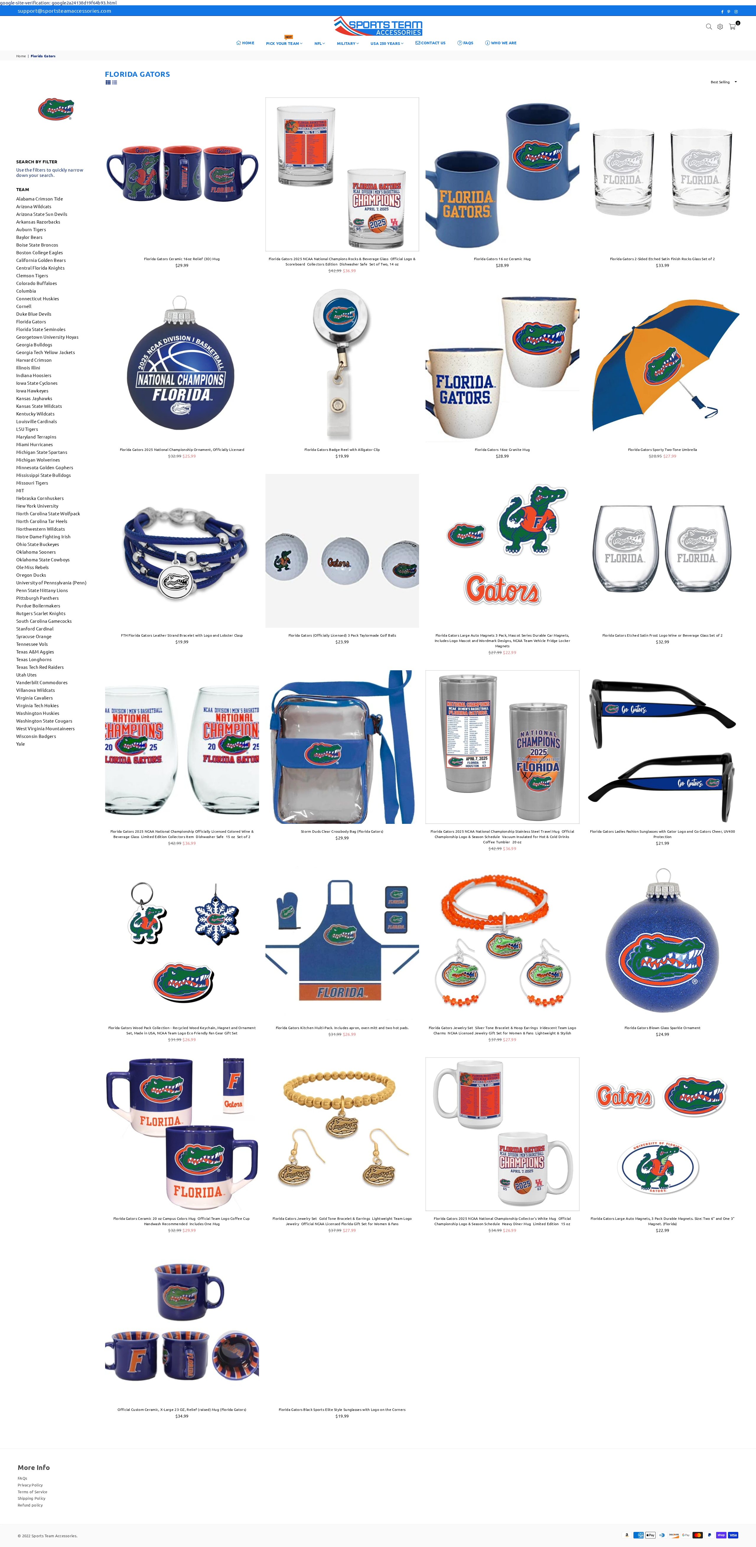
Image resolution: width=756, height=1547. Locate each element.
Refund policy (30, 1504)
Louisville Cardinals (36, 421)
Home (248, 42)
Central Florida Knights (40, 267)
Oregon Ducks (31, 575)
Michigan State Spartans (41, 452)
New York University (37, 505)
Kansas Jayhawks (34, 398)
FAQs (468, 42)
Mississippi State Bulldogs (43, 475)
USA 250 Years (385, 43)
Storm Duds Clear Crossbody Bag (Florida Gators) (342, 831)
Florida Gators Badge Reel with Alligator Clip (342, 449)
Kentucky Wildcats (35, 413)
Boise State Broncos (37, 244)
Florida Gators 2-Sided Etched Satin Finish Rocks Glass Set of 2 (662, 258)
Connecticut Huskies (37, 298)
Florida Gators (31, 321)
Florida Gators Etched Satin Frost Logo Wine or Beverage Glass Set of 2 (662, 635)
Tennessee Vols (32, 644)
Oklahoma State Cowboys (43, 559)
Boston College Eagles (39, 252)
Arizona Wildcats (34, 206)
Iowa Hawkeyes (32, 390)
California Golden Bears (41, 260)
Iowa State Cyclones (37, 383)
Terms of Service (33, 1491)
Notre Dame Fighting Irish (43, 536)
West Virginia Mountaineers (45, 728)
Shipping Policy (31, 1498)
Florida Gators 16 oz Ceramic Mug (502, 258)
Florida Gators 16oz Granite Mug (502, 449)
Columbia (26, 291)
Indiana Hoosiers (34, 375)
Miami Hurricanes (34, 444)
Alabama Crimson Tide (39, 198)
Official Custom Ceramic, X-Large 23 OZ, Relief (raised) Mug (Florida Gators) (182, 1409)
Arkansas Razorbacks (38, 221)
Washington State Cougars (44, 720)
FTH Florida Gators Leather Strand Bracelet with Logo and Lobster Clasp (182, 635)
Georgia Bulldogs (34, 344)
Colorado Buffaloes (36, 283)
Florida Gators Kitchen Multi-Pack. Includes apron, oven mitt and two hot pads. (342, 1027)
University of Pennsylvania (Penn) (51, 582)
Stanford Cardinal (34, 628)
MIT (20, 490)
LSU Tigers (27, 429)
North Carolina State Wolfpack (48, 513)
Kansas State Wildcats (39, 406)
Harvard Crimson (34, 360)
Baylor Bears (29, 237)
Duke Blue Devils (34, 314)
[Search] (709, 26)
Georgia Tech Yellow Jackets (45, 352)
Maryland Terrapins (36, 436)
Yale (20, 743)
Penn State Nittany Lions (42, 590)
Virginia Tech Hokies (37, 705)
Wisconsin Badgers (36, 736)
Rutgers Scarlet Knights (41, 613)
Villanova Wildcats (35, 690)
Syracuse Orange (34, 636)
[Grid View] (108, 82)
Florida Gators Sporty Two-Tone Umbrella (662, 449)
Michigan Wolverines (38, 459)
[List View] (114, 82)
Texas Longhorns (34, 659)
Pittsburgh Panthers (37, 598)
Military (346, 43)
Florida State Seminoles (41, 329)
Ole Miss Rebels (32, 567)
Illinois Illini (28, 367)
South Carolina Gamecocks (44, 621)
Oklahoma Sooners (36, 552)
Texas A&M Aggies (35, 651)
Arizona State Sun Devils (41, 214)
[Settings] (720, 26)
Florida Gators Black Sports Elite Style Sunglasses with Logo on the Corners (342, 1409)
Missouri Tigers (32, 482)
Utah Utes (26, 674)
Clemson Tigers (32, 275)
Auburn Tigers (31, 229)
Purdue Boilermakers (38, 605)
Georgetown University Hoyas (47, 337)
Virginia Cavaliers (34, 697)
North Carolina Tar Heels (41, 521)
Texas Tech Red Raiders (40, 667)
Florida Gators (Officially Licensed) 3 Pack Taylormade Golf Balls (342, 635)
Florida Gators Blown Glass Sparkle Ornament (663, 1027)
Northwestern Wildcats (40, 529)
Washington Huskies (37, 713)
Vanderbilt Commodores (42, 682)
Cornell (23, 306)
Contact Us (433, 42)
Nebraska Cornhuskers (40, 498)
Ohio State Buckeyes (37, 544)
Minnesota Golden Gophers (44, 467)
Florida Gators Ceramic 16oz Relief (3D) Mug (182, 258)
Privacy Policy (30, 1484)
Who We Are (503, 42)
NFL (318, 43)
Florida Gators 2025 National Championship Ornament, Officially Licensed (182, 449)
